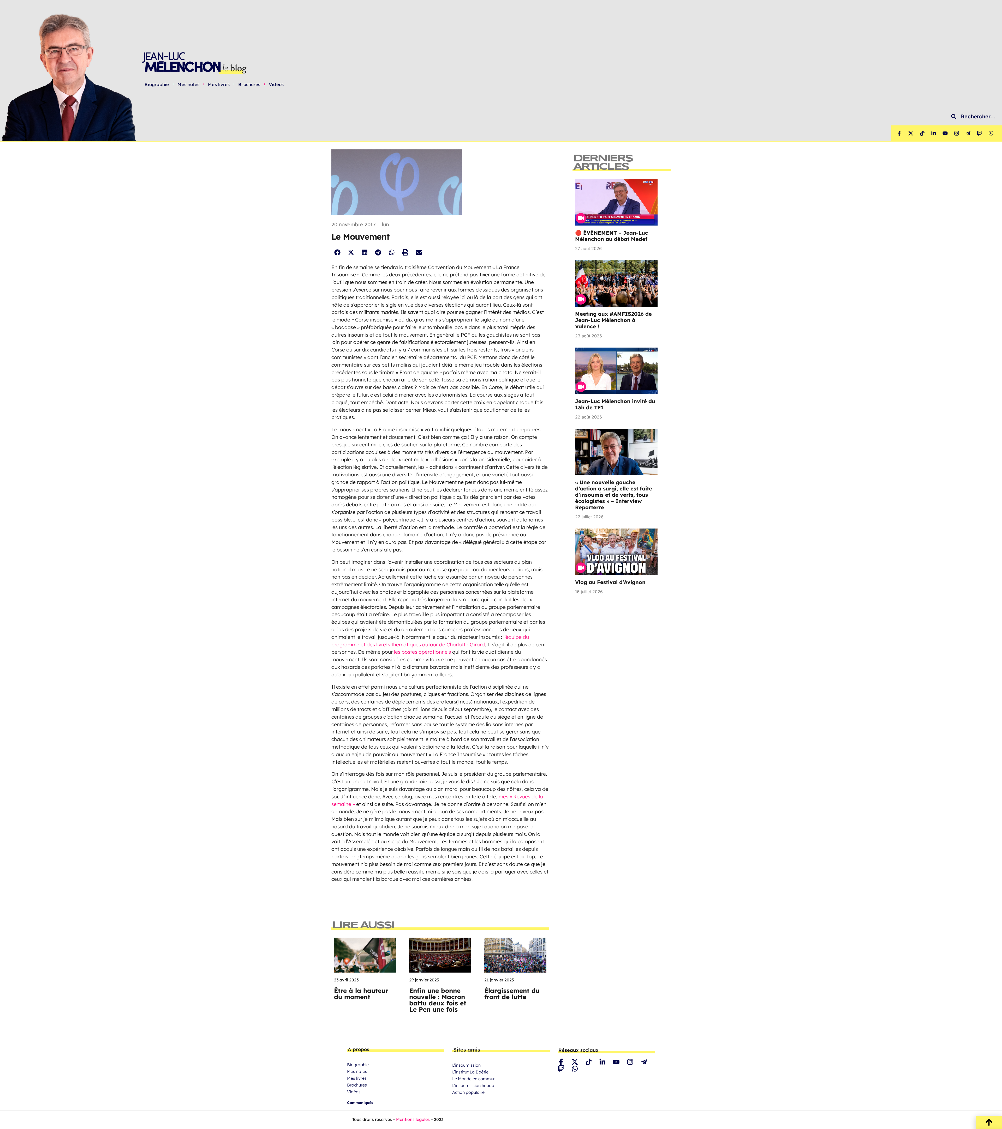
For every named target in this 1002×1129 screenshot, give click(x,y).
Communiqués (360, 1102)
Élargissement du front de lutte (512, 994)
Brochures (249, 84)
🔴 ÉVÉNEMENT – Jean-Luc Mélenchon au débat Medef (611, 235)
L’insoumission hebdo (473, 1085)
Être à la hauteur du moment (361, 994)
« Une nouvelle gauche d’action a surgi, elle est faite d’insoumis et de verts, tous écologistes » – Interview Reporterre (613, 495)
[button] (337, 252)
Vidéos (276, 84)
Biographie (157, 84)
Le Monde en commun (474, 1078)
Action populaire (468, 1092)
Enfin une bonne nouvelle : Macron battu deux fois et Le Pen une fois (437, 1000)
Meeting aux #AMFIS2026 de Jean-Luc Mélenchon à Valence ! (613, 320)
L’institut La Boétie (470, 1072)
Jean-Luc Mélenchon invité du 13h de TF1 (615, 404)
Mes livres (219, 84)
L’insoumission (466, 1065)
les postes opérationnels (422, 652)
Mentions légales (413, 1119)
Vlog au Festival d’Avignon (610, 582)
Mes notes (188, 84)
